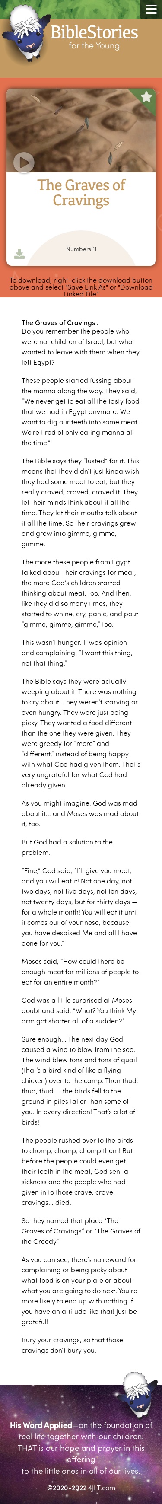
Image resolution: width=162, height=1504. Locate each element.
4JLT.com (101, 1487)
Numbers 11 (81, 248)
